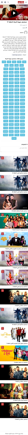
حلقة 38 (22, 93)
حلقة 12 (11, 69)
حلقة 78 (22, 128)
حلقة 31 (17, 86)
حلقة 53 (5, 104)
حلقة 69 (5, 117)
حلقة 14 (22, 72)
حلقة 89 (5, 135)
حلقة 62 (22, 114)
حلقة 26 (22, 83)
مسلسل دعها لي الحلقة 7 (21, 381)
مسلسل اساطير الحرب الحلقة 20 (19, 192)
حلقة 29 (5, 83)
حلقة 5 (3, 62)
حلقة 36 (11, 90)
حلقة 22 (22, 79)
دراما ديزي (21, 433)
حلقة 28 (11, 83)
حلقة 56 (11, 107)
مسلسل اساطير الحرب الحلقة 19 (19, 324)
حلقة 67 (17, 117)
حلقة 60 (11, 110)
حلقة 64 (11, 114)
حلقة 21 (5, 76)
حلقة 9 (6, 65)
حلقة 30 (22, 86)
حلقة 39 (17, 93)
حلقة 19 (17, 76)
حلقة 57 (5, 107)
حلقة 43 (17, 97)
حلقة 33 (5, 86)
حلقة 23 (17, 79)
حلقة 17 (5, 72)
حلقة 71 (17, 121)
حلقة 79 (17, 128)
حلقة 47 (17, 100)
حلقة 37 (5, 90)
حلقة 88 (11, 135)
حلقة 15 (16, 72)
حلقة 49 (5, 100)
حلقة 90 (14, 138)
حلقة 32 (11, 86)
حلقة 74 (22, 124)
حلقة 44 (11, 97)
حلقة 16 (11, 72)
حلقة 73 (5, 121)
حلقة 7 (16, 65)
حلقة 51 (17, 104)
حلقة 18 (22, 76)
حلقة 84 (11, 131)
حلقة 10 (22, 69)
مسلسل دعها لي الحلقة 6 (21, 419)
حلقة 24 (11, 79)
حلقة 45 (5, 97)
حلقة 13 (6, 69)
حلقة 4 (9, 62)
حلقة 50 (22, 104)
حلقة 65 (5, 114)
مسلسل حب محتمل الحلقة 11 (20, 362)
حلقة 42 (22, 97)
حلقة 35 (17, 90)
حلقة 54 (22, 107)
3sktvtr (21, 32)
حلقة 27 (17, 83)
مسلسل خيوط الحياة (17, 55)
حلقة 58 (22, 110)
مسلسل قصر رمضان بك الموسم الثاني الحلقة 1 (16, 249)
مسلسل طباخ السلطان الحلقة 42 (19, 211)
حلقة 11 (16, 69)
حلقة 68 (11, 117)
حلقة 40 (11, 93)
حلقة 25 (5, 79)
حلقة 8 (11, 65)
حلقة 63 (17, 114)
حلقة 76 (11, 124)
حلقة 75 (17, 124)
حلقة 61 (5, 110)
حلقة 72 (11, 121)
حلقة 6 (21, 65)
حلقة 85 (5, 131)
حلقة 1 (24, 62)
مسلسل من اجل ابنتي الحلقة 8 (20, 287)
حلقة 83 (17, 131)
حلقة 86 (22, 135)
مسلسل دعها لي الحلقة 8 (21, 305)
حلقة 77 (5, 124)
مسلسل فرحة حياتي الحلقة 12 (20, 400)
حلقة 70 (22, 121)
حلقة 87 (17, 135)
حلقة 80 (11, 128)
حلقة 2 (19, 62)
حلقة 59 (17, 110)
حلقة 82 (22, 131)
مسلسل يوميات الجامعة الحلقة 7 (19, 230)
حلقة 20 (11, 76)
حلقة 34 (22, 90)
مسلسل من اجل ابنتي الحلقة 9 (20, 268)
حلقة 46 (22, 100)
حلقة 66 (22, 117)
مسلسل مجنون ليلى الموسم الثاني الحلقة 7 (16, 343)
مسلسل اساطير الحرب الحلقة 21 (19, 173)
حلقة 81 (5, 128)
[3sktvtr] (25, 34)
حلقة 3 (14, 62)
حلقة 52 (11, 104)
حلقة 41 (5, 93)
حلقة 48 (11, 100)
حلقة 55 (17, 107)
